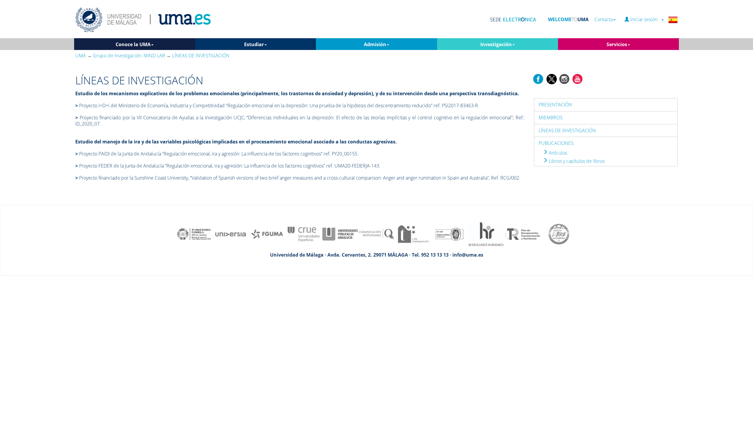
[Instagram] (564, 78)
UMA (80, 55)
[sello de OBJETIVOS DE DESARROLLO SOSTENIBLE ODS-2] (194, 233)
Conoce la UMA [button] (133, 44)
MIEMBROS (551, 117)
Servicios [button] (617, 44)
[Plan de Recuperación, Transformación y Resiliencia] (522, 233)
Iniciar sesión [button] (645, 19)
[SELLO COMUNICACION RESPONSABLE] (376, 233)
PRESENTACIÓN (555, 104)
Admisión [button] (375, 44)
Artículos (557, 153)
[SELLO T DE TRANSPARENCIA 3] (413, 233)
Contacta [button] (603, 19)
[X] (551, 78)
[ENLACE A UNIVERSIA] (230, 233)
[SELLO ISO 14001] (449, 233)
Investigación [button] (496, 44)
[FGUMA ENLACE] (267, 233)
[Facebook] (538, 78)
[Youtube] (577, 78)
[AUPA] (340, 233)
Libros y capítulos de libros (576, 161)
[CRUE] (303, 233)
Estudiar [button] (254, 44)
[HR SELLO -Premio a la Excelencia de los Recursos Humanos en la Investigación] (486, 233)
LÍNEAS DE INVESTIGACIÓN (567, 130)
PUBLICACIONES (556, 143)
